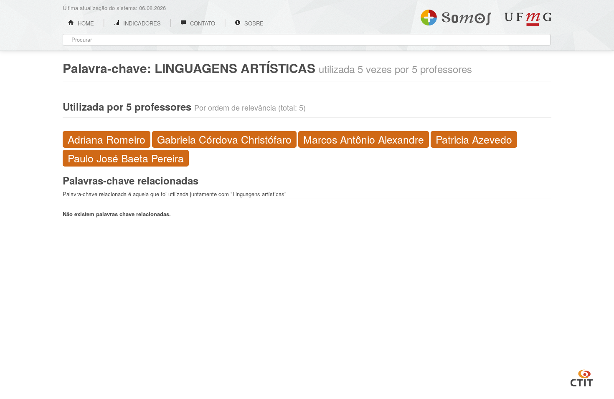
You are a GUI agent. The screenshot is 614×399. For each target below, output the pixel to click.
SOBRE (253, 23)
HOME (85, 23)
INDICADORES (141, 23)
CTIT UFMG (582, 376)
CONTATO (201, 23)
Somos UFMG (456, 16)
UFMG (528, 19)
